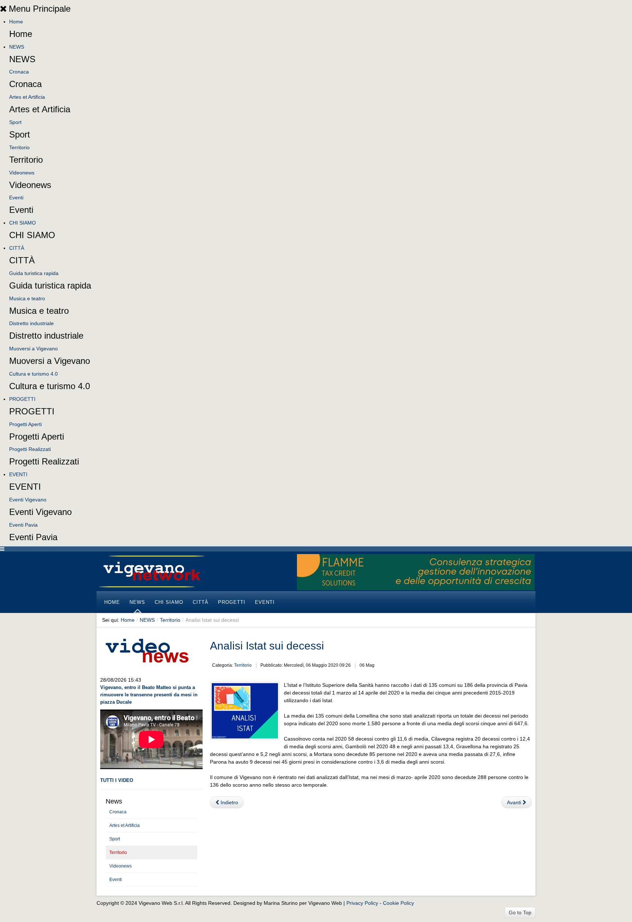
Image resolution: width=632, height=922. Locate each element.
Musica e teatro (27, 298)
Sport (15, 122)
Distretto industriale (31, 323)
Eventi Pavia (23, 525)
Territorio (19, 147)
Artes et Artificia (27, 97)
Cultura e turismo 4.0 (33, 374)
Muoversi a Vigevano (33, 348)
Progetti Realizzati (30, 449)
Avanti (515, 802)
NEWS (16, 47)
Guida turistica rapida (34, 273)
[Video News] (146, 649)
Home (16, 22)
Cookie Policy (398, 903)
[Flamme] (416, 572)
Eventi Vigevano (27, 500)
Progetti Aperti (25, 424)
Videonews (21, 173)
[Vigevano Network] (151, 571)
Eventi (16, 197)
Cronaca (19, 72)
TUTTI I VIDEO (116, 780)
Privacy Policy (362, 903)
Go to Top (520, 912)
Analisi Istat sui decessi (267, 646)
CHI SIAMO (22, 223)
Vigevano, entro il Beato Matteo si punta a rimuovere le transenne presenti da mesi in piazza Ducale (149, 695)
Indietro (228, 802)
